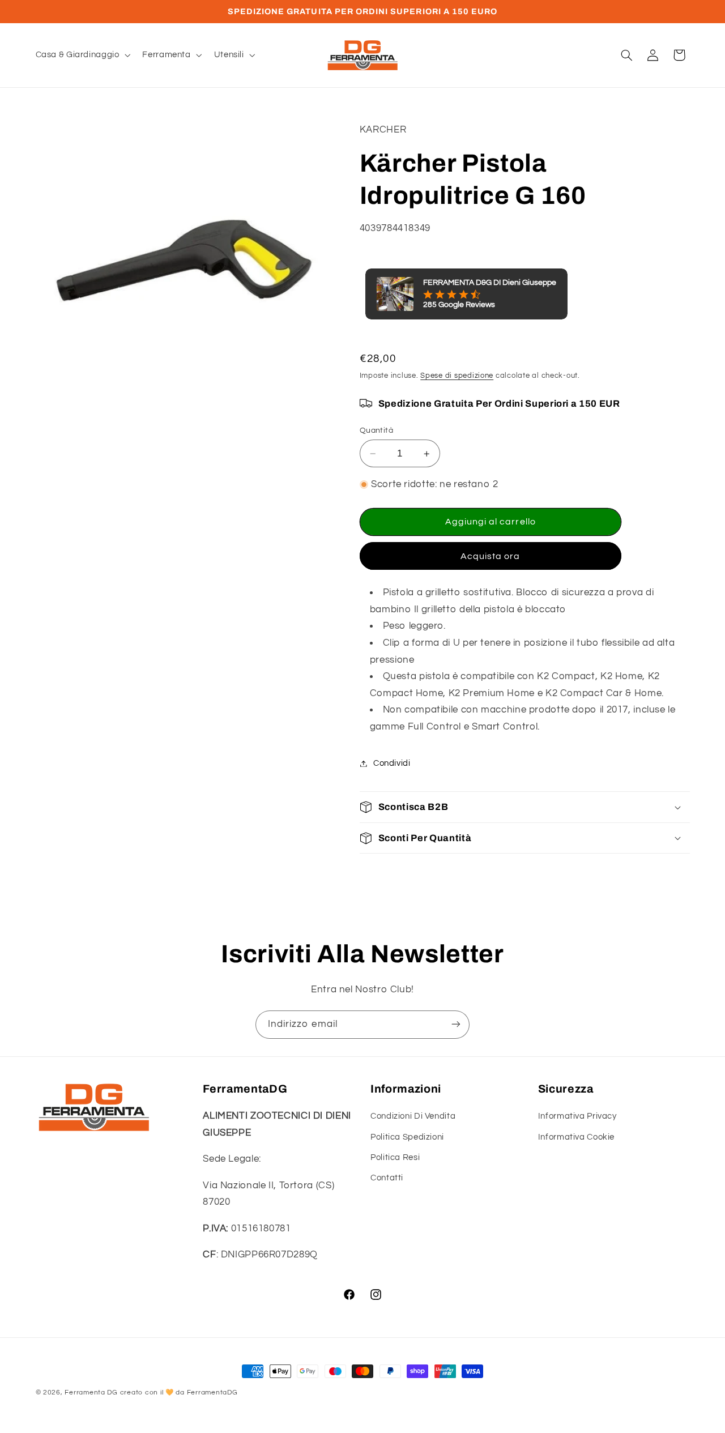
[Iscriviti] (456, 1024)
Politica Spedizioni (407, 1137)
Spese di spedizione (456, 375)
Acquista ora (490, 556)
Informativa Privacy (577, 1116)
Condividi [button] (392, 763)
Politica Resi (395, 1157)
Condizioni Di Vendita (412, 1116)
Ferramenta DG (91, 1392)
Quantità (376, 430)
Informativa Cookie (576, 1137)
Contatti (386, 1178)
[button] (81, 54)
